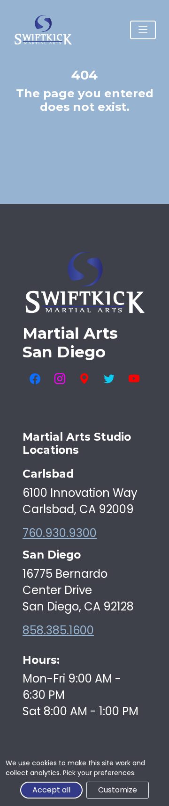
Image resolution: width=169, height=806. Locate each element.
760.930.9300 (60, 533)
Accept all (51, 789)
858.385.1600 (58, 630)
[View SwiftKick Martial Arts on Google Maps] (84, 379)
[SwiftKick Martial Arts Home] (43, 30)
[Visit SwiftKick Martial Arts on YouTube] (134, 379)
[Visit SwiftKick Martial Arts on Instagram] (59, 379)
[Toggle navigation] (143, 30)
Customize (117, 789)
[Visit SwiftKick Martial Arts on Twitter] (109, 379)
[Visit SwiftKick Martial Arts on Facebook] (35, 379)
